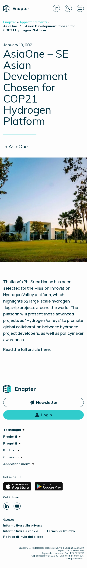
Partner (9, 450)
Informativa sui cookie (20, 531)
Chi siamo (11, 457)
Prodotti (10, 436)
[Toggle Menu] (80, 8)
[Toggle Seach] (68, 8)
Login (46, 414)
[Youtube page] (17, 506)
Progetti (10, 443)
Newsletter (46, 402)
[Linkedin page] (6, 506)
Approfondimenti (17, 464)
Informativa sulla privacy (22, 525)
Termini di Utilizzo (60, 531)
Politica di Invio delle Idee (23, 537)
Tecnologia (12, 430)
